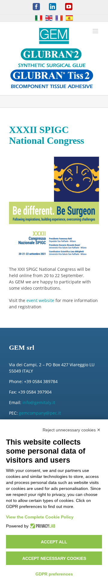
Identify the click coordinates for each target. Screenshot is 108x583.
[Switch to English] (49, 18)
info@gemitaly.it (38, 402)
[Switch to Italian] (39, 18)
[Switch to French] (59, 18)
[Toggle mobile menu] (96, 31)
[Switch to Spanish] (69, 18)
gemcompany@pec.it (40, 413)
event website (40, 300)
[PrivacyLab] (41, 526)
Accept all (54, 541)
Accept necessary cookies (54, 558)
